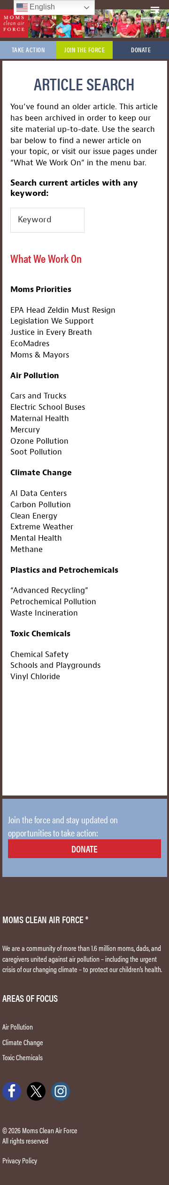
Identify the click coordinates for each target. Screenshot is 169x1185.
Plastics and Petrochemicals (64, 570)
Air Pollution (34, 376)
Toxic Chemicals (40, 634)
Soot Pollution (36, 452)
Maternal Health (39, 418)
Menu (159, 8)
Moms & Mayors (39, 355)
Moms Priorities (40, 289)
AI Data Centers (38, 493)
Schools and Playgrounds (55, 665)
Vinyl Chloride (35, 677)
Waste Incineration (44, 613)
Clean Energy (33, 516)
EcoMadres (29, 344)
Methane (26, 549)
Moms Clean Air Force (14, 23)
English (41, 7)
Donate (84, 848)
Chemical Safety (39, 654)
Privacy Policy (19, 1160)
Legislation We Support (52, 321)
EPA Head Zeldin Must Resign (62, 310)
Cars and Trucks (38, 396)
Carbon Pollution (40, 505)
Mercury (25, 430)
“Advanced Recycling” (49, 590)
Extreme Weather (41, 527)
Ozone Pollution (39, 441)
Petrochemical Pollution (53, 602)
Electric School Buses (47, 407)
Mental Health (36, 538)
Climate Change (41, 473)
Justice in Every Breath (51, 332)
